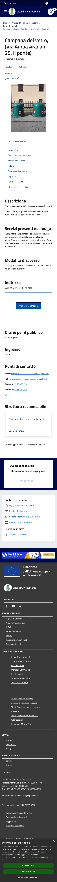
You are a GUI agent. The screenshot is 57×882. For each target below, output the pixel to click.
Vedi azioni (23, 66)
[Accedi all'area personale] (46, 3)
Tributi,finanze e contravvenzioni (25, 707)
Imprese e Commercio (20, 669)
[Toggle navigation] (5, 11)
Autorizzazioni (17, 719)
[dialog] (28, 860)
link (3, 860)
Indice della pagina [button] (17, 141)
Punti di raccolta (10, 26)
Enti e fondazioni (13, 631)
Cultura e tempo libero (21, 661)
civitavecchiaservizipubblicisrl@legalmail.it (29, 378)
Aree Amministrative (15, 622)
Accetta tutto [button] (28, 865)
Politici (9, 635)
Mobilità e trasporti (19, 682)
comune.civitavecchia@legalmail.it (22, 795)
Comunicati (11, 744)
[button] (28, 877)
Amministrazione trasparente (19, 838)
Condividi (9, 66)
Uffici (8, 627)
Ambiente (15, 711)
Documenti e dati (13, 644)
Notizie (9, 740)
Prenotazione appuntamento (19, 812)
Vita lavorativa (17, 665)
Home (5, 22)
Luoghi (35, 22)
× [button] (54, 841)
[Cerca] (51, 11)
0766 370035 (20, 389)
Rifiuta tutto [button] (28, 871)
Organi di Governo (14, 618)
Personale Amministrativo (18, 639)
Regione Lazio (10, 3)
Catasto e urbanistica (20, 678)
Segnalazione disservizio (17, 817)
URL (6, 394)
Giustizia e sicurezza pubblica (24, 702)
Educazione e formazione (22, 698)
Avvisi (9, 748)
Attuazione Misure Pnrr (21, 724)
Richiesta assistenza (15, 825)
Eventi (9, 765)
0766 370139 (20, 384)
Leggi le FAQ (11, 821)
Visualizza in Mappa (28, 305)
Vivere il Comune (20, 22)
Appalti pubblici (17, 674)
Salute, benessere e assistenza (24, 715)
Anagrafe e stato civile (21, 657)
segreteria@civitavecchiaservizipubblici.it (30, 373)
